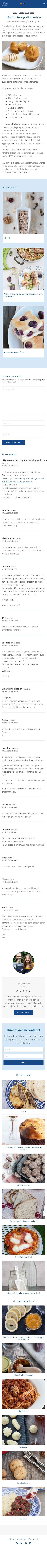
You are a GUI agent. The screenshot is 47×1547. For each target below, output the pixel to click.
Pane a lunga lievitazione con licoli (23, 1221)
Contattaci (33, 1539)
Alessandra (8, 538)
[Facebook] (17, 1543)
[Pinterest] (26, 1543)
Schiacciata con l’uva (14, 352)
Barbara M (7, 642)
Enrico (5, 720)
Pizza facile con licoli (23, 1257)
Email (6, 434)
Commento (8, 389)
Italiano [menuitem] (25, 4)
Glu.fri (5, 804)
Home (15, 13)
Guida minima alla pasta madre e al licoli (23, 1293)
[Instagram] (30, 1543)
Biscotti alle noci (23, 1483)
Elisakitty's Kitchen (12, 688)
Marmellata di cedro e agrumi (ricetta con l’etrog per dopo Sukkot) (23, 1338)
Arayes (23, 1112)
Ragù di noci (23, 1411)
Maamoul (23, 1447)
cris (4, 617)
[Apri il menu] (44, 3)
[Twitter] (21, 1543)
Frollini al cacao (23, 1186)
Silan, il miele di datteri (23, 1375)
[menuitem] (23, 4)
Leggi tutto (23, 1012)
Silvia (4, 907)
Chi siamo (21, 1539)
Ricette (21, 13)
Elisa (4, 879)
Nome (6, 423)
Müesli (7, 238)
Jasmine (6, 566)
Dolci (27, 13)
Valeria (5, 510)
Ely (3, 857)
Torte (32, 13)
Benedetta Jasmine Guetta (16, 22)
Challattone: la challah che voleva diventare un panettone (23, 1149)
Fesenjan (23, 1519)
